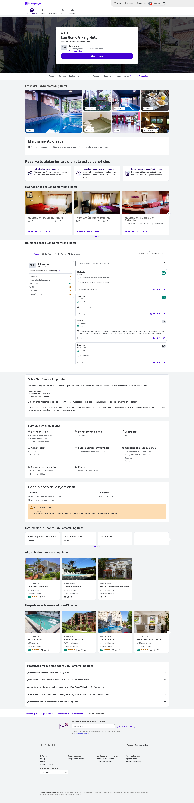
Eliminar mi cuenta (46, 764)
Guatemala (118, 792)
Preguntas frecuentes (76, 759)
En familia (49, 254)
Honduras (126, 792)
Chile (85, 792)
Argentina (70, 792)
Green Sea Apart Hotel (149, 639)
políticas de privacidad (81, 733)
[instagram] (45, 745)
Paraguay (43, 794)
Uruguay (78, 794)
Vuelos (42, 13)
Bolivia (76, 792)
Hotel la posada (72, 586)
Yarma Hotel (107, 639)
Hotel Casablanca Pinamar (114, 586)
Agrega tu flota (131, 759)
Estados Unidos (70, 794)
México (132, 792)
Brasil (81, 792)
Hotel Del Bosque (73, 639)
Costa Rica (97, 792)
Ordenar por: (142, 253)
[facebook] (41, 745)
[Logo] (33, 3)
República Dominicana (57, 794)
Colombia (90, 792)
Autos (63, 13)
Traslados (72, 13)
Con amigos (75, 254)
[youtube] (53, 745)
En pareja (62, 254)
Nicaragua (138, 792)
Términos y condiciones (105, 758)
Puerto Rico (62, 792)
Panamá (145, 792)
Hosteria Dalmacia (38, 586)
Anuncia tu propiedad (133, 762)
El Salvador (111, 792)
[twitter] (49, 745)
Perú (47, 794)
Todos (36, 254)
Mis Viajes (43, 759)
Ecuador (104, 792)
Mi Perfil (42, 762)
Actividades (53, 13)
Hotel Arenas (35, 639)
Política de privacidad (104, 762)
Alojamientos (31, 13)
